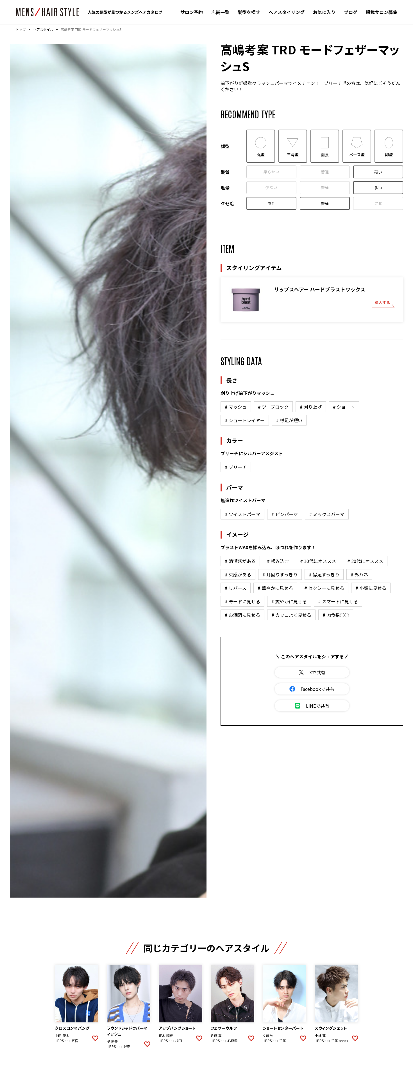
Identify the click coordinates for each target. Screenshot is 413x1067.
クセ (378, 203)
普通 (325, 171)
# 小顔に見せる (370, 588)
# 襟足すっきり (324, 574)
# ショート (344, 406)
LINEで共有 (317, 705)
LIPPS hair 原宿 (66, 1040)
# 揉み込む (278, 561)
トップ (21, 29)
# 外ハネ (359, 574)
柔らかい (271, 171)
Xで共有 (317, 672)
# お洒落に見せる (242, 614)
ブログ (350, 12)
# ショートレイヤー (245, 420)
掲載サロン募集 (381, 12)
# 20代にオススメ (365, 561)
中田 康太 (62, 1035)
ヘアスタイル (43, 29)
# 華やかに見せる (275, 588)
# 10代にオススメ (318, 561)
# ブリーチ (236, 467)
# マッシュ (236, 406)
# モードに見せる (242, 601)
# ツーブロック (273, 406)
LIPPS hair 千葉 (274, 1040)
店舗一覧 (220, 12)
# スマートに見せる (338, 601)
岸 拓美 (112, 1041)
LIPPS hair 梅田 (170, 1040)
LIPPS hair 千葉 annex (331, 1040)
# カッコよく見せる (291, 614)
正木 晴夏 (166, 1035)
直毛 (271, 203)
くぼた (268, 1035)
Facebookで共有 (317, 689)
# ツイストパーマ (242, 514)
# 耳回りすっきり (280, 574)
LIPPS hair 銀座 (118, 1046)
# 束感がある (238, 574)
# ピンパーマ (284, 514)
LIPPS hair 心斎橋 (224, 1040)
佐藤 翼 (216, 1035)
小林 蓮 (320, 1035)
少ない (271, 187)
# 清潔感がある (240, 561)
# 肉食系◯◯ (336, 614)
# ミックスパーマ (326, 514)
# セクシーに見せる (324, 588)
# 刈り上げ (311, 406)
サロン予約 (191, 12)
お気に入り (324, 12)
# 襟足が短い (289, 420)
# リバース (235, 588)
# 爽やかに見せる (289, 601)
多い (378, 187)
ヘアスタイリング (287, 12)
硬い (378, 172)
